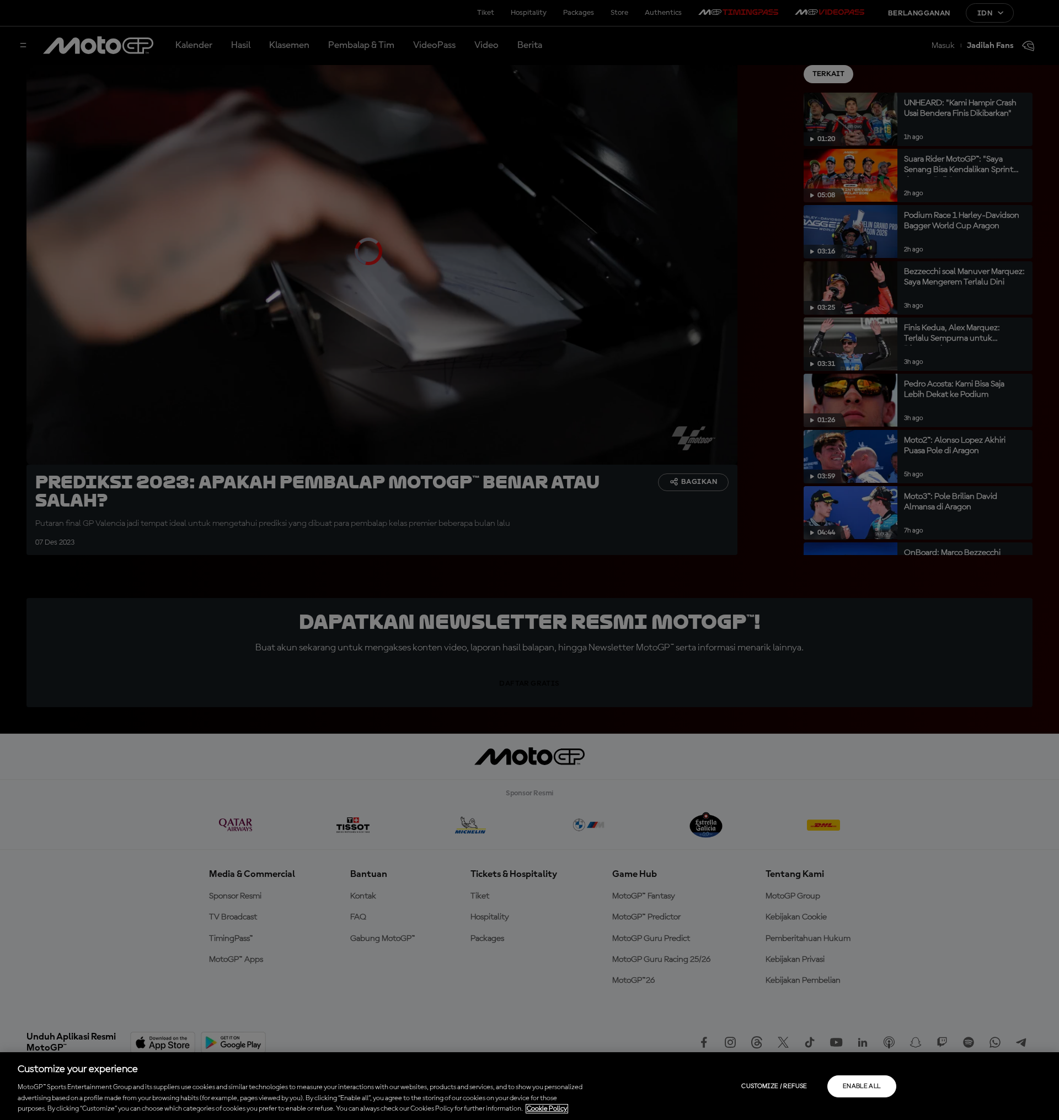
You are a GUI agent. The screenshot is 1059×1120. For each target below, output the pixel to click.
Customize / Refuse (774, 1086)
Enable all (862, 1086)
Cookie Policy (547, 1108)
